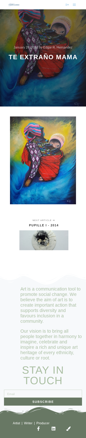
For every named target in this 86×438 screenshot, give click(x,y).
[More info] (67, 4)
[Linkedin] (53, 428)
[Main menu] (74, 4)
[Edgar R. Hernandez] (13, 4)
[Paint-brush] (68, 428)
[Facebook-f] (38, 428)
